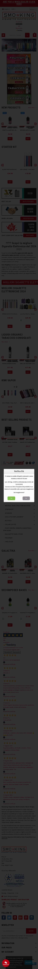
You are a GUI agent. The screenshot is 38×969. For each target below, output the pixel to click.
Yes (11, 498)
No (26, 498)
